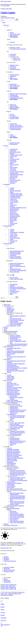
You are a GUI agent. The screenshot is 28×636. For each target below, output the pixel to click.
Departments (7, 184)
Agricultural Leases (15, 428)
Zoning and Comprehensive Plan (18, 270)
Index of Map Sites (14, 271)
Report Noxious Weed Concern (17, 441)
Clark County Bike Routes (16, 279)
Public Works (13, 220)
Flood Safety (13, 511)
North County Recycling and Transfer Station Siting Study (17, 502)
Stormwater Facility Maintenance (15, 458)
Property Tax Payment (9, 570)
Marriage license (14, 35)
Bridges (9, 355)
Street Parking (10, 379)
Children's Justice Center (16, 154)
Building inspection (15, 142)
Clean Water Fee (11, 465)
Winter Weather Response (13, 508)
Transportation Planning (13, 366)
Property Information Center (17, 251)
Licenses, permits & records (17, 171)
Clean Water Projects (12, 460)
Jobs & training (13, 167)
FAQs (11, 420)
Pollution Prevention (12, 459)
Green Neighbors (11, 486)
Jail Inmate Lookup (8, 571)
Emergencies (13, 76)
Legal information (14, 96)
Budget (12, 192)
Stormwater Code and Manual (14, 455)
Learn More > (7, 5)
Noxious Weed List (14, 438)
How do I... (6, 25)
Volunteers (12, 183)
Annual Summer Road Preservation (15, 351)
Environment (13, 161)
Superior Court (16, 59)
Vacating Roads (14, 338)
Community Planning (15, 196)
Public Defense (13, 217)
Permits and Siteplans (15, 264)
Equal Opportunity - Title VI (14, 325)
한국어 (2, 609)
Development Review (15, 269)
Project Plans (10, 311)
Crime (11, 134)
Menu (3, 22)
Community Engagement (13, 449)
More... (12, 294)
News (5, 330)
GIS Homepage (14, 284)
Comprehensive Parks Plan (13, 393)
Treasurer (12, 224)
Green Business (11, 484)
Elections (12, 206)
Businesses (6, 558)
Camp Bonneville (11, 414)
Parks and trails (13, 176)
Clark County (8, 12)
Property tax (13, 104)
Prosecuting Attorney (15, 216)
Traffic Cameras (11, 377)
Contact (6, 328)
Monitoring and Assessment (13, 452)
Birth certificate (14, 106)
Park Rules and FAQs (12, 389)
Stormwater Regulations (13, 453)
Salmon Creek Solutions (13, 456)
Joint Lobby (13, 169)
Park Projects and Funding (13, 390)
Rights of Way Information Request (18, 344)
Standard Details (14, 321)
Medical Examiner (14, 214)
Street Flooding (14, 519)
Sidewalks (9, 362)
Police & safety (13, 177)
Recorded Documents (15, 252)
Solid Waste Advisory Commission (15, 505)
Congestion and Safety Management (16, 363)
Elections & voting (14, 159)
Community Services (15, 197)
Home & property (14, 164)
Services (6, 145)
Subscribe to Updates (9, 567)
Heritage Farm (13, 396)
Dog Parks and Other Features (14, 387)
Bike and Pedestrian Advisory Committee (17, 368)
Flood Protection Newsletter (17, 521)
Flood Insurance (14, 512)
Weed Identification (15, 439)
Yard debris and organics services (18, 473)
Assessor (12, 188)
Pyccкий (3, 612)
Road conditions (14, 87)
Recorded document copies (16, 126)
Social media (13, 68)
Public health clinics (15, 85)
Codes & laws (13, 156)
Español (3, 615)
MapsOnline (7, 568)
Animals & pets (14, 149)
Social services (13, 181)
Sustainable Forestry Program (17, 431)
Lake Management (11, 463)
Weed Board (13, 443)
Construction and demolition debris (18, 480)
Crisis (11, 77)
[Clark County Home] (6, 8)
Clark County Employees (10, 561)
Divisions (9, 307)
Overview (9, 375)
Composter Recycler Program (14, 483)
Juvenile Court (13, 213)
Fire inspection (13, 144)
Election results (13, 95)
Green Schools (10, 487)
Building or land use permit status (18, 93)
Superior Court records (15, 125)
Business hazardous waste (16, 479)
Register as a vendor (15, 47)
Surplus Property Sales (15, 339)
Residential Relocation (15, 337)
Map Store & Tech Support (16, 287)
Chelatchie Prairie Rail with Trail (18, 410)
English (2, 607)
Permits (12, 32)
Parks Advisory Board (12, 391)
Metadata (12, 285)
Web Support (7, 580)
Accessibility (10, 595)
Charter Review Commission (17, 232)
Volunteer (6, 524)
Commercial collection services (17, 477)
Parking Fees (10, 386)
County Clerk (13, 199)
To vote (12, 114)
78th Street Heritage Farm (13, 394)
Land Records (13, 292)
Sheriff (11, 221)
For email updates (14, 117)
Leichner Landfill (14, 504)
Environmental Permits (15, 318)
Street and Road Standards (16, 323)
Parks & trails (13, 84)
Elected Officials (8, 226)
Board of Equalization (15, 190)
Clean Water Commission (13, 450)
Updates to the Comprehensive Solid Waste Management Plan (17, 496)
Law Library (13, 170)
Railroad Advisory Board (16, 406)
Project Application (14, 424)
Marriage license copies (15, 128)
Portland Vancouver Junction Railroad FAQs (17, 412)
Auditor (12, 189)
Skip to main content (6, 1)
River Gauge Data (14, 518)
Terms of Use (21, 592)
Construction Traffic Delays (13, 348)
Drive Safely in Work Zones (11, 525)
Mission (6, 579)
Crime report (13, 54)
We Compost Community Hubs (14, 488)
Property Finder (14, 277)
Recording (12, 178)
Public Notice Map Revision (17, 515)
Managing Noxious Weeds (16, 442)
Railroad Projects (14, 408)
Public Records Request (16, 258)
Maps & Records (8, 243)
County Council (14, 200)
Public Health (13, 218)
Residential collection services (17, 470)
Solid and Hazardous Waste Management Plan (16, 493)
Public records (13, 123)
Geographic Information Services (18, 207)
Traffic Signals (10, 376)
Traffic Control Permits (15, 324)
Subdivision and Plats (15, 253)
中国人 (2, 604)
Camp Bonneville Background (17, 415)
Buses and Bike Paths (12, 369)
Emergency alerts (14, 65)
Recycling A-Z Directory (13, 467)
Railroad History (14, 407)
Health (11, 163)
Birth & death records (15, 152)
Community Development (16, 195)
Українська (3, 617)
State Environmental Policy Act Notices (16, 345)
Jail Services (13, 211)
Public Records (10, 308)
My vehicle (12, 115)
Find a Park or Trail (11, 383)
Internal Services (14, 210)
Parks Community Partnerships (14, 401)
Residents (6, 556)
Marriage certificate (14, 107)
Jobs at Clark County (15, 34)
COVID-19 (13, 66)
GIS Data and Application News (18, 288)
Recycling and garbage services (17, 472)
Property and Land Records (16, 263)
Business (12, 153)
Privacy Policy (4, 593)
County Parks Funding (12, 400)
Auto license (13, 150)
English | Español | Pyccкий (7, 17)
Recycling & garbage (15, 180)
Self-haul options (11, 481)
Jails (11, 166)
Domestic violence (14, 74)
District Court (16, 58)
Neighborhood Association (16, 98)
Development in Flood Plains (17, 517)
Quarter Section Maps (15, 256)
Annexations (13, 255)
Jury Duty (12, 42)
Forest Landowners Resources (17, 432)
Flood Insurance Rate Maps (16, 514)
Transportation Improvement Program (16, 361)
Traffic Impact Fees (11, 365)
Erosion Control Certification (17, 320)
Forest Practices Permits (16, 434)
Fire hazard (12, 136)
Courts (11, 157)
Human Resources (14, 209)
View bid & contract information (18, 49)
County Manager (14, 202)
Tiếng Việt (3, 620)
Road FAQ (9, 349)
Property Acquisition (15, 335)
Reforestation (10, 462)
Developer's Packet (14, 291)
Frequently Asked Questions (11, 331)
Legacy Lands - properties (16, 427)
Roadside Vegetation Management (15, 352)
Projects (6, 327)
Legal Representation (15, 129)
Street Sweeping (11, 353)
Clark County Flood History (17, 522)
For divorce (13, 55)
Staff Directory (10, 310)
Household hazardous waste (17, 474)
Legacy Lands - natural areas (17, 422)
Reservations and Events (13, 384)
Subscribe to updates (15, 69)
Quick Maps (13, 290)
